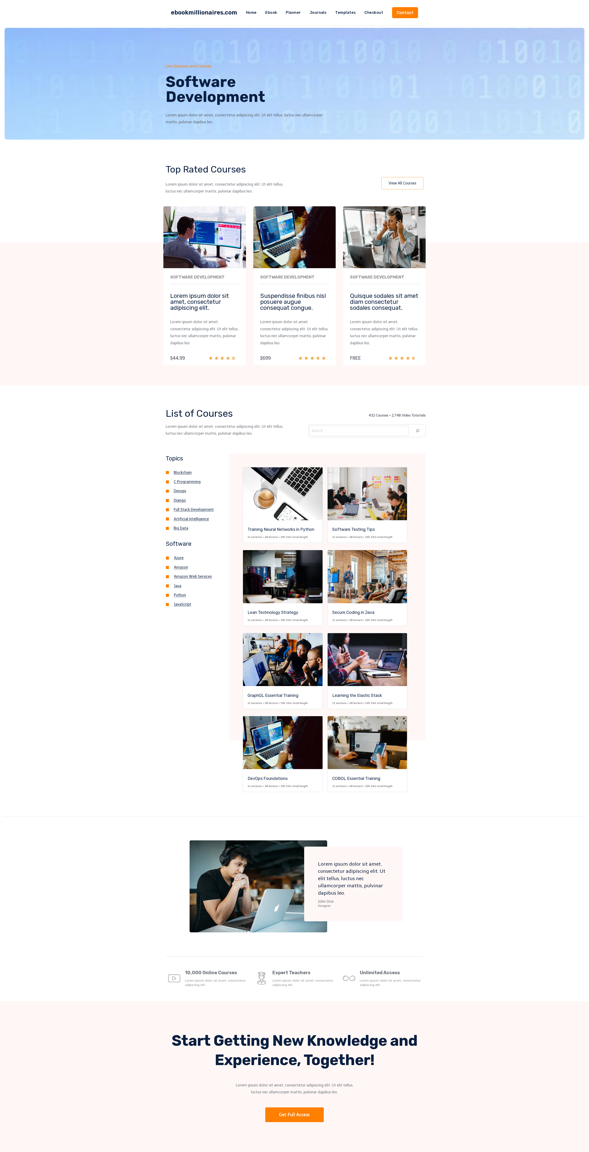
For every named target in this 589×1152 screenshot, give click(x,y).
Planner (293, 12)
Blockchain (183, 472)
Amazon (181, 567)
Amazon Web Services (193, 576)
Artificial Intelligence (191, 519)
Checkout (373, 12)
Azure (179, 558)
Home (251, 12)
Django (180, 500)
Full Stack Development (194, 509)
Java (177, 586)
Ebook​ (271, 12)
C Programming (187, 482)
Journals (318, 12)
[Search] (417, 431)
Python (180, 595)
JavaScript (182, 604)
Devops (180, 491)
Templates (345, 12)
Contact (405, 12)
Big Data (181, 528)
